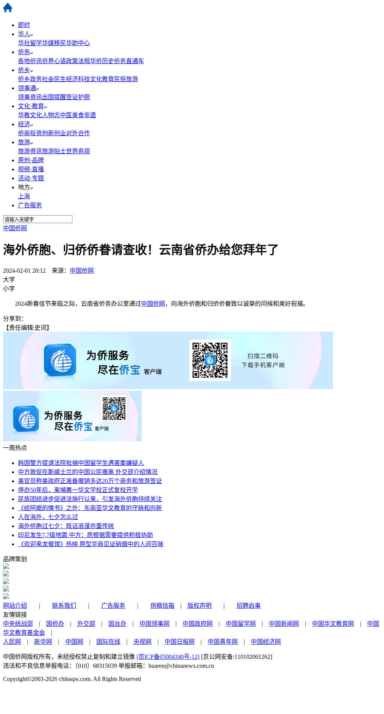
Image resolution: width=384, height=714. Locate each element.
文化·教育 (31, 106)
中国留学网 (241, 623)
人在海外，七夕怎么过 (48, 517)
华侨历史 (102, 61)
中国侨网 (15, 228)
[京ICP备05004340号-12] (168, 657)
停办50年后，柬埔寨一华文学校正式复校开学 (78, 490)
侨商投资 (30, 133)
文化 (36, 115)
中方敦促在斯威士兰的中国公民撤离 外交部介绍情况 (88, 472)
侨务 (24, 52)
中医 (66, 115)
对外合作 (78, 133)
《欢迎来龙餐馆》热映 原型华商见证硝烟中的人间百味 (91, 544)
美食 (78, 115)
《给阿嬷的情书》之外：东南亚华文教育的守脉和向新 (90, 508)
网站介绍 (15, 605)
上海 (24, 196)
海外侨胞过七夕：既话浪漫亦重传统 (66, 526)
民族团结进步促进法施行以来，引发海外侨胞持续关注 (90, 499)
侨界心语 (54, 61)
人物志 (51, 115)
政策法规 (78, 61)
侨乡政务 (30, 79)
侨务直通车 (129, 61)
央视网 (143, 642)
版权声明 (200, 605)
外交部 (86, 623)
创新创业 (54, 133)
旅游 (24, 142)
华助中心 (78, 43)
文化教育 (102, 79)
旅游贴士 (54, 151)
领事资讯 (30, 97)
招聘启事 (249, 605)
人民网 (12, 642)
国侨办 (55, 623)
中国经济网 (266, 642)
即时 (24, 25)
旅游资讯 (30, 151)
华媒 (48, 43)
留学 (36, 43)
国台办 (117, 623)
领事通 (27, 88)
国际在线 (108, 642)
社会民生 (54, 79)
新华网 (43, 642)
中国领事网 (155, 623)
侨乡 (24, 70)
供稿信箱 (162, 605)
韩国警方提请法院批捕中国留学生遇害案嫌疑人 (81, 463)
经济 (24, 124)
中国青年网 (223, 642)
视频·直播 (31, 169)
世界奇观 (78, 151)
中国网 (74, 642)
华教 (24, 115)
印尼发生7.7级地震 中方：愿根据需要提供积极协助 (85, 535)
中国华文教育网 (333, 623)
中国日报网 (180, 642)
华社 (24, 43)
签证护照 (78, 97)
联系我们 (64, 605)
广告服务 (30, 205)
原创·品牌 (31, 160)
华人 (24, 34)
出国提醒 (54, 97)
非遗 (90, 115)
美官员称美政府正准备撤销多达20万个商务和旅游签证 (90, 481)
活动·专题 (31, 178)
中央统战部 (18, 623)
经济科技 (78, 79)
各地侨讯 (30, 61)
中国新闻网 (284, 623)
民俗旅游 (126, 79)
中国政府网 (198, 623)
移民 (60, 43)
